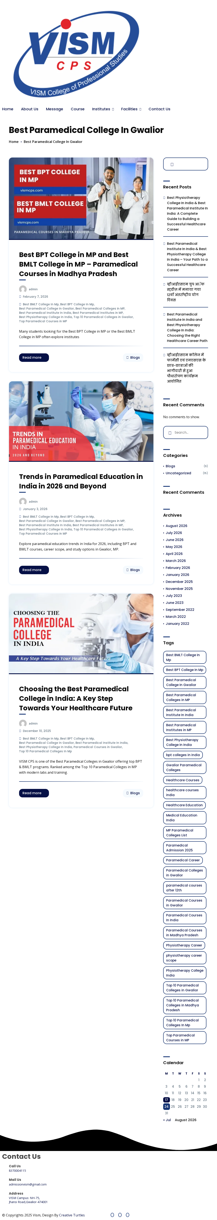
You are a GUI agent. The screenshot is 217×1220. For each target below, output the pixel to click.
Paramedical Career (183, 860)
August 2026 (176, 525)
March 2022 (176, 616)
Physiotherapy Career (184, 945)
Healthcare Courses (182, 780)
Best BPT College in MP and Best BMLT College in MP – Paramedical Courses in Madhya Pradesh (78, 264)
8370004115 (17, 1171)
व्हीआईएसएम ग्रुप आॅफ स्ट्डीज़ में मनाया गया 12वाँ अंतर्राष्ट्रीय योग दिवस (185, 292)
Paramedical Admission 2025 (179, 847)
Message (54, 109)
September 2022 (180, 609)
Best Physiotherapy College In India (45, 317)
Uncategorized (178, 473)
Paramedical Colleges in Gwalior (184, 872)
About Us (29, 109)
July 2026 (174, 532)
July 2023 (174, 595)
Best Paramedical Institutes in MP (98, 313)
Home (7, 109)
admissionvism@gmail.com (28, 1184)
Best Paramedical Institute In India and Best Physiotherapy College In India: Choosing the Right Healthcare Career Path (187, 327)
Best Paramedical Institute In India (45, 313)
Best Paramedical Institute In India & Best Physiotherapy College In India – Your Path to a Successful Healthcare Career (187, 256)
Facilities (129, 109)
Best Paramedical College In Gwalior (46, 309)
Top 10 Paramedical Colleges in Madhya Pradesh (182, 1005)
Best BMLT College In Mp (41, 304)
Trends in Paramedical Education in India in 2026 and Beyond (81, 481)
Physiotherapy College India (184, 973)
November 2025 (179, 588)
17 (166, 1100)
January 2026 (177, 574)
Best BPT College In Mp (77, 304)
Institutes (101, 109)
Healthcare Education (184, 805)
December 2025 (179, 581)
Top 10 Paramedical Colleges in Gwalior (103, 317)
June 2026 (175, 539)
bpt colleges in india (183, 755)
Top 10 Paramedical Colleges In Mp (45, 751)
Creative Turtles (72, 1215)
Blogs (135, 357)
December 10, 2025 (37, 731)
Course (78, 109)
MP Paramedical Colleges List (179, 832)
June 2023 (175, 602)
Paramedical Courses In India (184, 917)
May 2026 (174, 546)
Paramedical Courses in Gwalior (98, 747)
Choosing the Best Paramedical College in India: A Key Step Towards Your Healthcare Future (75, 698)
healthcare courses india (182, 792)
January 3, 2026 (35, 509)
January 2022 (177, 623)
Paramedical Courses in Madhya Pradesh (184, 932)
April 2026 (174, 553)
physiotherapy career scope (184, 958)
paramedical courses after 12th (184, 887)
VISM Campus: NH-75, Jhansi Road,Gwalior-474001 (28, 1200)
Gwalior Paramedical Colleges (184, 767)
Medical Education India (181, 817)
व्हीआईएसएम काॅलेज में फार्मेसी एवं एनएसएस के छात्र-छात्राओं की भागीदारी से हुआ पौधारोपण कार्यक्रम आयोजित (186, 368)
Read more (31, 357)
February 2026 (178, 567)
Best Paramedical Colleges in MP (100, 309)
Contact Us (159, 109)
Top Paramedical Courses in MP (43, 321)
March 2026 (176, 560)
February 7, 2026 (35, 297)
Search (171, 163)
